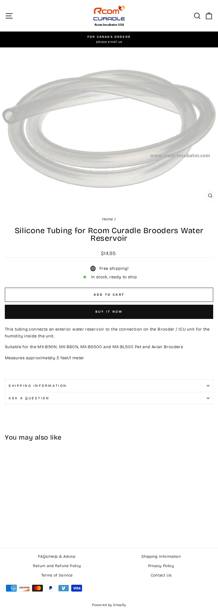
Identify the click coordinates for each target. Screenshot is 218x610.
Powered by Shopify (109, 605)
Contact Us (161, 575)
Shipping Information (161, 556)
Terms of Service (57, 575)
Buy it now (109, 312)
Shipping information (38, 386)
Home (107, 219)
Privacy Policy (161, 565)
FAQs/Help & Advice (57, 556)
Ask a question (29, 398)
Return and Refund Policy (57, 565)
